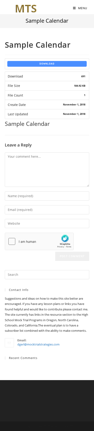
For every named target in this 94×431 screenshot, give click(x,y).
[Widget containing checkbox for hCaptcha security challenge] (39, 241)
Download (47, 63)
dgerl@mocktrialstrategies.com (38, 344)
